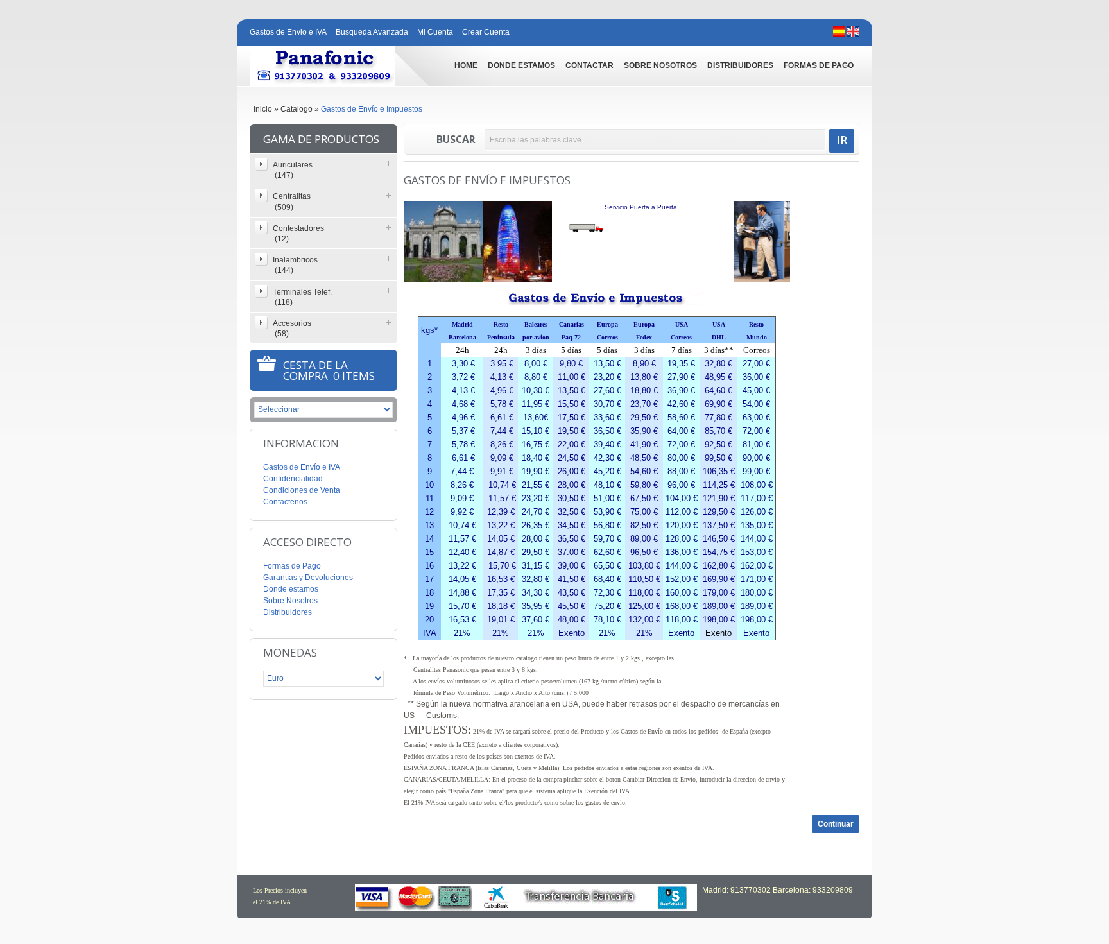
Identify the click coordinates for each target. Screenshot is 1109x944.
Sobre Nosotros (660, 65)
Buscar (456, 139)
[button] (841, 139)
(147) (293, 170)
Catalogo (296, 109)
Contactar (589, 65)
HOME (465, 65)
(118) (302, 297)
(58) (292, 328)
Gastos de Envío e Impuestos (371, 109)
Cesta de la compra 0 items (329, 370)
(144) (295, 265)
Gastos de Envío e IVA (301, 467)
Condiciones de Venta (301, 490)
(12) (298, 233)
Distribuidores (740, 65)
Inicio (263, 109)
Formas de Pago (819, 65)
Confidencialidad (293, 478)
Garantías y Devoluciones (308, 577)
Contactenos (285, 501)
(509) (292, 201)
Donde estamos (521, 65)
